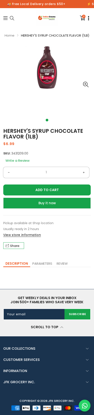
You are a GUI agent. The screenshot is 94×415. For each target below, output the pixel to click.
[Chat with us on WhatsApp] (85, 405)
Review (62, 263)
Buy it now (47, 203)
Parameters (42, 263)
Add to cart (47, 190)
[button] (47, 120)
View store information (22, 235)
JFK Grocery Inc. (61, 401)
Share (14, 245)
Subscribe (77, 314)
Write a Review (17, 160)
